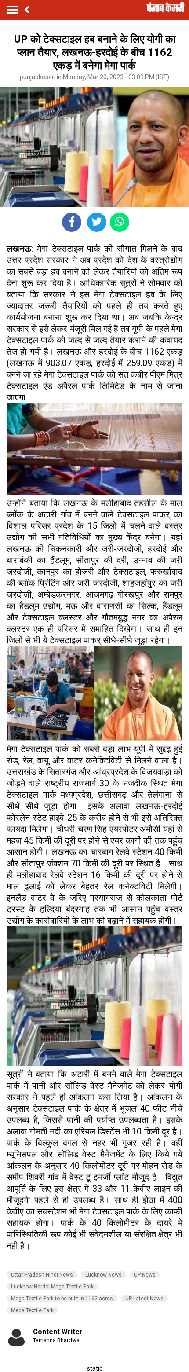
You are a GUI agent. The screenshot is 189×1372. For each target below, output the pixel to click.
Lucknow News (103, 1275)
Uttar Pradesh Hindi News (42, 1275)
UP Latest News (144, 1298)
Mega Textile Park (32, 1310)
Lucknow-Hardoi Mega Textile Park (52, 1287)
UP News (145, 1275)
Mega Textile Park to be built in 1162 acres (62, 1298)
